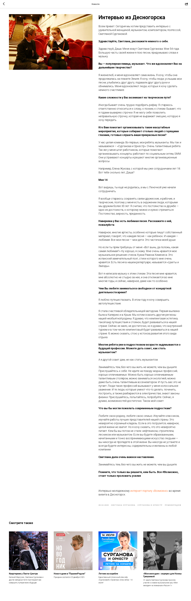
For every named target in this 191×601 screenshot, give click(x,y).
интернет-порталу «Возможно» (149, 490)
